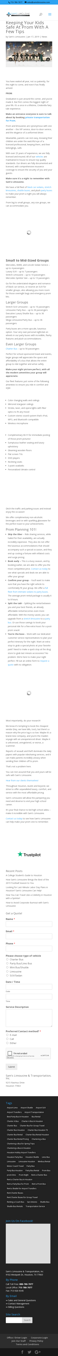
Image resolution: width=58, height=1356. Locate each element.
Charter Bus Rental (15, 1134)
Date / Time (13, 982)
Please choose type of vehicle (23, 955)
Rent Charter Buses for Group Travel (22, 1197)
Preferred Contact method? (23, 1031)
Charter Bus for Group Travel (32, 1125)
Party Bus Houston (15, 1170)
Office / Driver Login (17, 1337)
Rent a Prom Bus (39, 1184)
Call (12, 1039)
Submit (11, 1066)
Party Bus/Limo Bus (21, 963)
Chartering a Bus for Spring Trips (21, 1143)
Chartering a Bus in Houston (19, 1148)
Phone (10, 943)
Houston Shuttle (32, 1157)
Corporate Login (39, 1337)
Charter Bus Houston (16, 1130)
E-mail (13, 1035)
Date (8, 991)
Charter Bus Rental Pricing (18, 1139)
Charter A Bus (13, 1121)
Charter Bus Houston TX (38, 1130)
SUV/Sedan (16, 975)
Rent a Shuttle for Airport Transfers (21, 1188)
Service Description (17, 1007)
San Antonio (32, 1202)
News (44, 36)
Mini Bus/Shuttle (19, 967)
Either (13, 1043)
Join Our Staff (18, 1340)
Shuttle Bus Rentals (15, 1206)
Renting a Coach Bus (15, 1202)
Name (10, 919)
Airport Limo (12, 1107)
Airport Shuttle (27, 1107)
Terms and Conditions (27, 1344)
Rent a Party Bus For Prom (18, 1184)
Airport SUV (41, 1107)
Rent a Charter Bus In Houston (19, 1179)
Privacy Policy (36, 1340)
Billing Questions (16, 1307)
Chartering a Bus (39, 1139)
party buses (46, 190)
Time (8, 1001)
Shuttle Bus (44, 1202)
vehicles (39, 156)
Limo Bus (46, 1157)
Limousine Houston (27, 1161)
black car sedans (35, 187)
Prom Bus (46, 1170)
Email (10, 931)
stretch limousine (31, 618)
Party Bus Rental (32, 1170)
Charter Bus (11, 348)
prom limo (11, 1175)
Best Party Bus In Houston (18, 1116)
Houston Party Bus (15, 1157)
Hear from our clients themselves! (22, 780)
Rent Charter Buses (15, 1193)
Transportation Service (35, 1206)
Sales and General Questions (22, 1300)
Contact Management (18, 1303)
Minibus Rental (44, 1161)
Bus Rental (36, 1116)
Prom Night (23, 1175)
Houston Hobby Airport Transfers (21, 1152)
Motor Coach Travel (15, 1166)
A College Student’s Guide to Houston (24, 875)
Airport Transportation (34, 1112)
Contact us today (39, 568)
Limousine (15, 971)
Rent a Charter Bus (39, 1175)
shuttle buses (23, 190)
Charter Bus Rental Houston (37, 1134)
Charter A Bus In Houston (32, 1121)
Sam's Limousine (17, 36)
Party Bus (31, 1166)
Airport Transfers (14, 1112)
